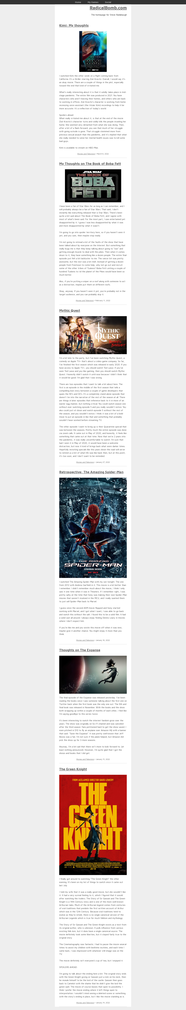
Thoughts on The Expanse (79, 650)
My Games (93, 2)
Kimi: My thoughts (74, 25)
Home (78, 2)
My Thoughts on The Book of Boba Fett (90, 163)
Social (108, 2)
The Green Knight (73, 769)
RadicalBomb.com (108, 7)
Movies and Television (86, 154)
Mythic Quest (69, 310)
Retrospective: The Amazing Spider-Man (91, 472)
